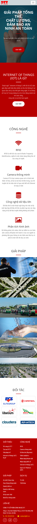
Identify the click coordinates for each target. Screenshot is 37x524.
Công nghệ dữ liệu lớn (18, 201)
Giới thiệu (7, 441)
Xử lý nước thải (7, 494)
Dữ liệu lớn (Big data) (26, 452)
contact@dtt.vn (25, 516)
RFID (18, 150)
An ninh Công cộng (8, 480)
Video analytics (24, 455)
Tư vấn (22, 480)
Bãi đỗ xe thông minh (9, 498)
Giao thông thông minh (9, 483)
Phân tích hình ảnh (18, 226)
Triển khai (23, 483)
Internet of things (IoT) (26, 465)
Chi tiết (18, 50)
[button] (2, 412)
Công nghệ (25, 441)
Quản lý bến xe (7, 486)
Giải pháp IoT (7, 452)
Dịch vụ (23, 475)
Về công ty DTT (7, 446)
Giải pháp (7, 475)
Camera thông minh (18, 174)
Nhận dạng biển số (25, 462)
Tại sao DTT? (7, 449)
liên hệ (6, 503)
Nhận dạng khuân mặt (26, 458)
